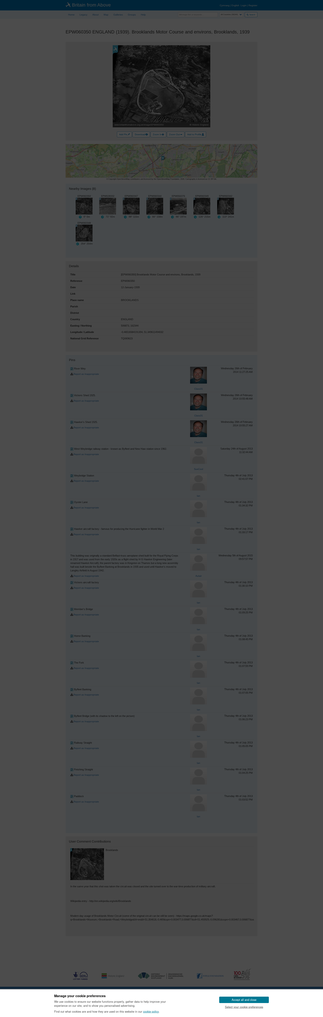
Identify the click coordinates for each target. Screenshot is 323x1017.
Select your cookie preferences (244, 1007)
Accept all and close (244, 1000)
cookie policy (151, 1011)
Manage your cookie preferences (80, 996)
